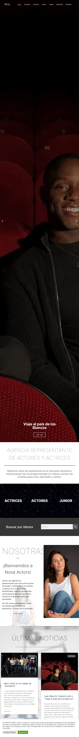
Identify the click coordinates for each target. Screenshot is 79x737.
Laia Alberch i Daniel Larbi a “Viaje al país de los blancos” (59, 697)
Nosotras (59, 4)
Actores (36, 4)
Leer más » (7, 711)
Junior (44, 4)
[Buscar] (75, 526)
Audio (51, 4)
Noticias (68, 4)
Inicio (19, 4)
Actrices (27, 4)
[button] (2, 221)
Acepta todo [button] (23, 732)
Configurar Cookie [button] (9, 732)
